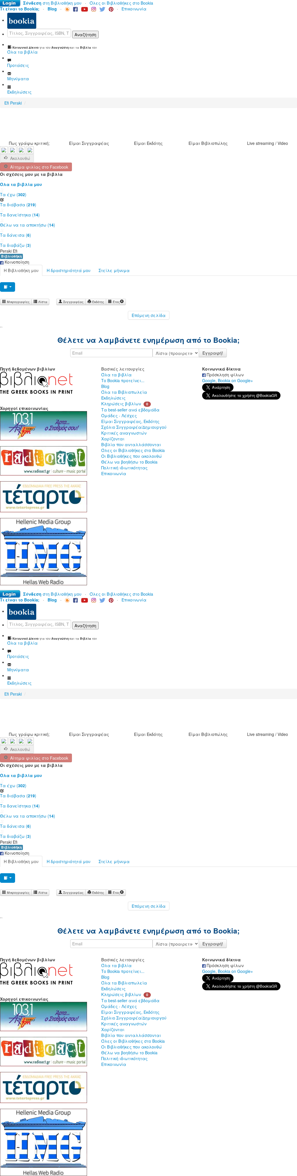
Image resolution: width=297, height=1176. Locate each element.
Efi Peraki (13, 103)
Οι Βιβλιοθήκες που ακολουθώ (131, 456)
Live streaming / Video (267, 143)
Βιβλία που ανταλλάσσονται (131, 444)
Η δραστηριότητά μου (68, 270)
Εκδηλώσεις (113, 398)
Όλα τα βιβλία (116, 375)
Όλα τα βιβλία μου (21, 184)
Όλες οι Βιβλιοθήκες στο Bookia (121, 3)
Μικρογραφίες (18, 302)
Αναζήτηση (85, 34)
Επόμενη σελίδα (149, 315)
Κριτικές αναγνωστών (123, 433)
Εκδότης (97, 302)
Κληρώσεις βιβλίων (121, 403)
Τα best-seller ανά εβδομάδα (130, 410)
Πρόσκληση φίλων (225, 375)
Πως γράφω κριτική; (29, 143)
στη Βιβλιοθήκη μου (52, 3)
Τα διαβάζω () (15, 245)
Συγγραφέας (73, 302)
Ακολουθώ (20, 158)
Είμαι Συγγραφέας (89, 143)
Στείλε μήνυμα (114, 270)
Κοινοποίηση (16, 262)
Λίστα (42, 302)
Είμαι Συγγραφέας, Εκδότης (130, 421)
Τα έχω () (13, 194)
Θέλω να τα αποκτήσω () (27, 225)
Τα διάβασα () (18, 204)
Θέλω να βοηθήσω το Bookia (129, 462)
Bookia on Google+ (235, 380)
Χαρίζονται (112, 439)
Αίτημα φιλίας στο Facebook (38, 167)
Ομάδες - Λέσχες (119, 415)
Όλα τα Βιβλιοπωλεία (124, 392)
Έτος (116, 302)
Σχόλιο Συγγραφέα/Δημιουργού (133, 427)
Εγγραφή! (212, 353)
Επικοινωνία (134, 9)
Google (208, 380)
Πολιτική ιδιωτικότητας (124, 468)
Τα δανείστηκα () (20, 215)
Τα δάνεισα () (15, 235)
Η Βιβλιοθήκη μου (21, 270)
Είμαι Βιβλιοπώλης (208, 143)
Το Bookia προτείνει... (122, 380)
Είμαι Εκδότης (148, 143)
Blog (105, 386)
